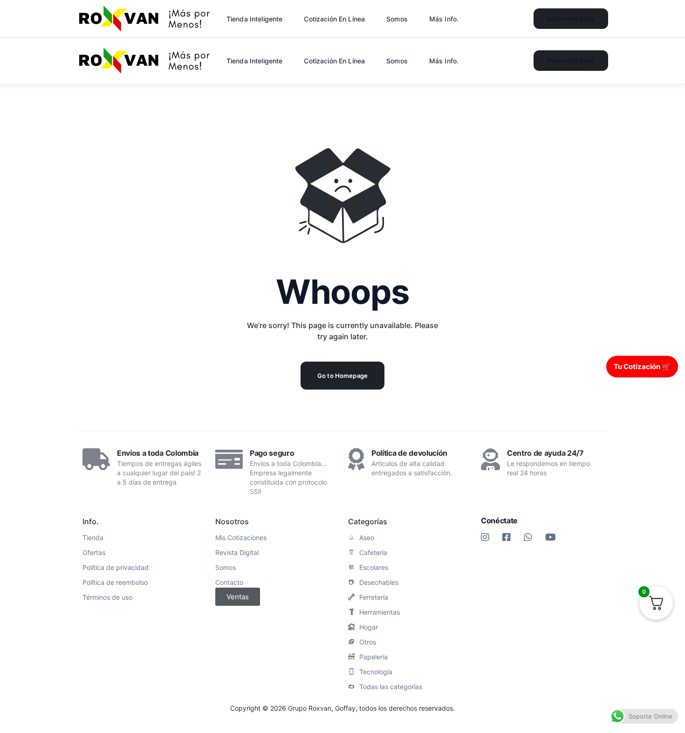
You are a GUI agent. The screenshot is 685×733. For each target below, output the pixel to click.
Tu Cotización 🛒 (642, 366)
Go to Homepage (342, 375)
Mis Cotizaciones (241, 537)
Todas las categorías (390, 687)
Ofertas (93, 552)
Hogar (368, 627)
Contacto (229, 582)
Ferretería (373, 597)
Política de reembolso (115, 582)
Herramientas (379, 612)
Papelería (373, 657)
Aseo (366, 537)
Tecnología (375, 672)
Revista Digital (237, 552)
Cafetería (373, 552)
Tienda (92, 537)
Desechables (378, 582)
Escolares (373, 567)
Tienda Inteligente (254, 61)
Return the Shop (571, 60)
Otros (367, 642)
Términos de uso (107, 597)
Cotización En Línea (334, 61)
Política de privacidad (115, 567)
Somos (225, 567)
